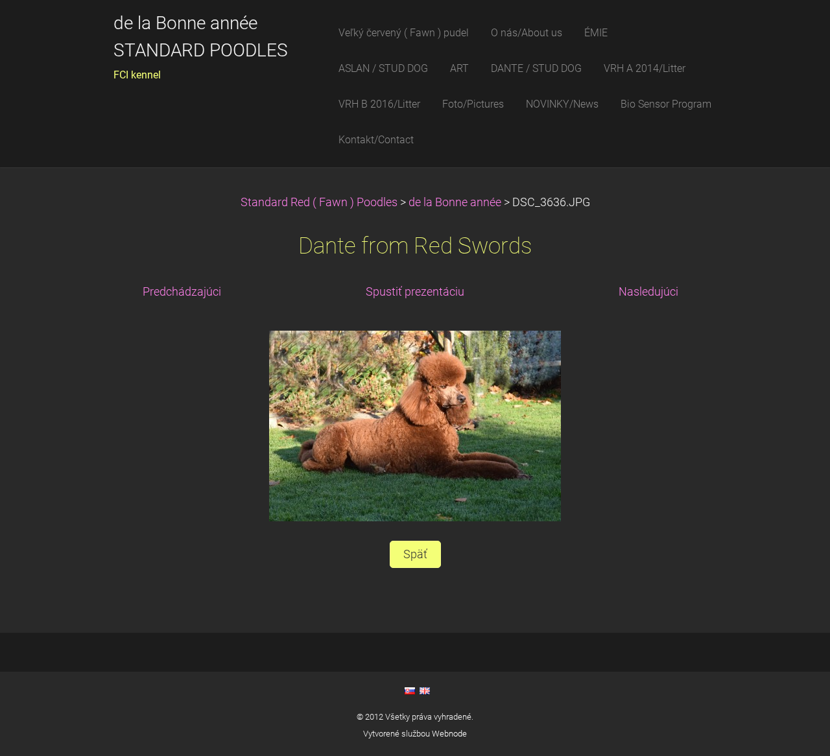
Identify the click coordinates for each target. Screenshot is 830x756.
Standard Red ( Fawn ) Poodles (320, 202)
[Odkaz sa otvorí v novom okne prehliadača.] (415, 424)
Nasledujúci (648, 291)
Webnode (449, 733)
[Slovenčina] (410, 690)
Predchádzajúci (182, 291)
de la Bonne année (456, 202)
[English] (425, 690)
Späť (415, 554)
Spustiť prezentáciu (415, 291)
